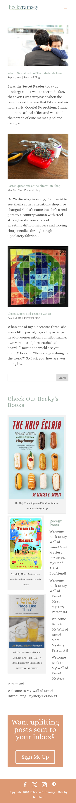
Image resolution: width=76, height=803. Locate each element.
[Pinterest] (53, 785)
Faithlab (38, 797)
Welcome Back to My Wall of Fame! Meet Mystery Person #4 (58, 596)
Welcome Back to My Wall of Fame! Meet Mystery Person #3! (60, 634)
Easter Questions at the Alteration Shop (34, 186)
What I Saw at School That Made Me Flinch (36, 73)
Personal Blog (32, 77)
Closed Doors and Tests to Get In (29, 313)
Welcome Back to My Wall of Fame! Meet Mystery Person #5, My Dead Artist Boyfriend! (58, 552)
